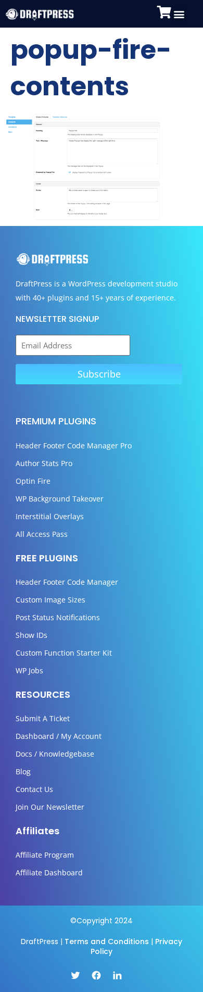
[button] (179, 13)
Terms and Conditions (107, 941)
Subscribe (99, 374)
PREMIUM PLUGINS (56, 421)
